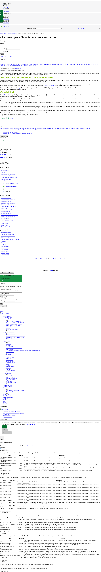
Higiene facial (4, 242)
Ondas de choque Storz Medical (13, 321)
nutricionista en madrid (19, 129)
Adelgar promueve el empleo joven (9, 177)
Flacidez (8, 369)
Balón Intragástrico (10, 334)
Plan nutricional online (6, 213)
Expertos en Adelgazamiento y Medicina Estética (54, 64)
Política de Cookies (62, 258)
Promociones (6, 387)
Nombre (17, 290)
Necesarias (4, 449)
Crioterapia (3, 244)
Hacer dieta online (5, 218)
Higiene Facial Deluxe (11, 380)
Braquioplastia (9, 349)
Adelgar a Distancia (7, 385)
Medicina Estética (5, 246)
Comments (2, 283)
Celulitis (8, 328)
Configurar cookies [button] (7, 432)
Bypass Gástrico (10, 338)
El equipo (3, 172)
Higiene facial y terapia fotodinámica (9, 237)
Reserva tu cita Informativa (9, 415)
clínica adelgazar (55, 128)
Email (1, 303)
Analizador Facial (10, 376)
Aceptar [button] (4, 426)
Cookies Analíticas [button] (4, 473)
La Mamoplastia (9, 346)
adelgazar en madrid (19, 128)
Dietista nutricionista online (7, 220)
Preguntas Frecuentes (6, 175)
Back (7, 320)
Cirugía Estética (6, 341)
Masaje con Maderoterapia (12, 329)
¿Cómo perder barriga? (6, 201)
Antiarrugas (8, 358)
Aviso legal (37, 258)
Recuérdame (5, 51)
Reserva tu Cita (80, 28)
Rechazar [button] (5, 429)
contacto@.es (5, 159)
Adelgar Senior (4, 225)
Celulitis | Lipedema (10, 370)
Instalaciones (4, 181)
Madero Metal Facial (11, 382)
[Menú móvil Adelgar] (99, 28)
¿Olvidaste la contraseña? (6, 56)
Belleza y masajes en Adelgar (32, 64)
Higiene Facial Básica (11, 377)
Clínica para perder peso (6, 204)
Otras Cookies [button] (3, 560)
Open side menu (4, 136)
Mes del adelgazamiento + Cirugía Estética (16, 390)
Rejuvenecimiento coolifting (7, 234)
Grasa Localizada (7, 318)
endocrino (4, 129)
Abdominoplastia (10, 352)
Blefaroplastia (9, 345)
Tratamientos (13, 65)
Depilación (3, 241)
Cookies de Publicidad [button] (5, 511)
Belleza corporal (21, 64)
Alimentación (13, 64)
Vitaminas (8, 368)
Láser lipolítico (4, 249)
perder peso (31, 129)
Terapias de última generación (8, 199)
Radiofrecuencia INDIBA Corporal (14, 324)
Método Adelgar (7, 316)
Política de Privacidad (11, 301)
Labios (7, 364)
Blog (5, 33)
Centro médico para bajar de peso (8, 206)
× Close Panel (4, 406)
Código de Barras (5, 251)
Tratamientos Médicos (8, 317)
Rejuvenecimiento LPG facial (8, 236)
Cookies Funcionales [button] (5, 532)
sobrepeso (42, 129)
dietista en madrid (83, 128)
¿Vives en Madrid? (7, 417)
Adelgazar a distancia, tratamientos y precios (13, 413)
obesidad (27, 129)
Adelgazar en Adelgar (12, 33)
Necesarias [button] (2, 447)
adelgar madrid (6, 128)
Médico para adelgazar (6, 198)
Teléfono (5, 293)
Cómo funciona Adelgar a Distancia (11, 411)
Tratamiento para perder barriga (8, 203)
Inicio (1, 33)
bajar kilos (26, 128)
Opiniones (5, 398)
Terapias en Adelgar (4, 65)
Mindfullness (84, 64)
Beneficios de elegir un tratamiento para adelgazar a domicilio (17, 133)
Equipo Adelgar (18, 68)
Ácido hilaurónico (5, 248)
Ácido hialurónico (10, 366)
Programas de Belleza (6, 232)
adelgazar (12, 128)
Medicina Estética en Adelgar (73, 64)
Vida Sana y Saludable (32, 65)
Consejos (41, 64)
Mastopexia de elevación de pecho (14, 348)
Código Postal (3, 296)
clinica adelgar (32, 128)
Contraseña (3, 48)
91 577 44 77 (6, 7)
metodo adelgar (10, 129)
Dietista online (4, 208)
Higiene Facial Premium (11, 378)
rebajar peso (37, 129)
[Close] (4, 41)
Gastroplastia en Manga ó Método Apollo (15, 336)
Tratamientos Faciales (8, 373)
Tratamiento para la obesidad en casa (9, 215)
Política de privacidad (44, 258)
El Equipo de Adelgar (8, 397)
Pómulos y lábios (5, 253)
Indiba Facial (9, 381)
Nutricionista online (5, 211)
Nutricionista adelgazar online (8, 216)
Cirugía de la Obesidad (8, 332)
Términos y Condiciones (53, 258)
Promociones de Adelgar (92, 64)
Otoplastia (8, 344)
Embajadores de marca (6, 179)
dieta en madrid (75, 128)
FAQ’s (4, 399)
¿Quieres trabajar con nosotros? (8, 174)
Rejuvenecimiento (5, 254)
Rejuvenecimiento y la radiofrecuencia (10, 239)
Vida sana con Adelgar (21, 65)
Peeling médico (9, 360)
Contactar (5, 403)
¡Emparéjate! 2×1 (10, 391)
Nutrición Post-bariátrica (6, 227)
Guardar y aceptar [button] (4, 571)
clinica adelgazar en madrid (65, 128)
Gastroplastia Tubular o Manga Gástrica (15, 337)
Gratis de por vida (7, 395)
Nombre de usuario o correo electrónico (9, 46)
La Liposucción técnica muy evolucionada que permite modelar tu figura (23, 350)
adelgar (1, 128)
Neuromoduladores (10, 362)
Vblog (4, 402)
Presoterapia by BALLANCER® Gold (15, 322)
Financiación (6, 394)
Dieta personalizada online (7, 210)
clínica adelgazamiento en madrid (43, 128)
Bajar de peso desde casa (6, 221)
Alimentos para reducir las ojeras (10, 132)
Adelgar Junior (4, 223)
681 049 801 (6, 11)
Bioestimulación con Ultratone (13, 325)
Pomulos (8, 365)
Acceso (2, 54)
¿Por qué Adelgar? (5, 170)
